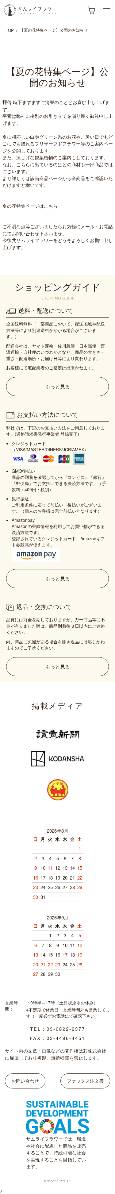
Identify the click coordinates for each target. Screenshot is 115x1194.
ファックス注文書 (85, 1080)
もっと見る (57, 386)
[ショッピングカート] (91, 10)
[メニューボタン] (106, 10)
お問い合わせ (25, 1080)
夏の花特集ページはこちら (30, 205)
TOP (10, 30)
